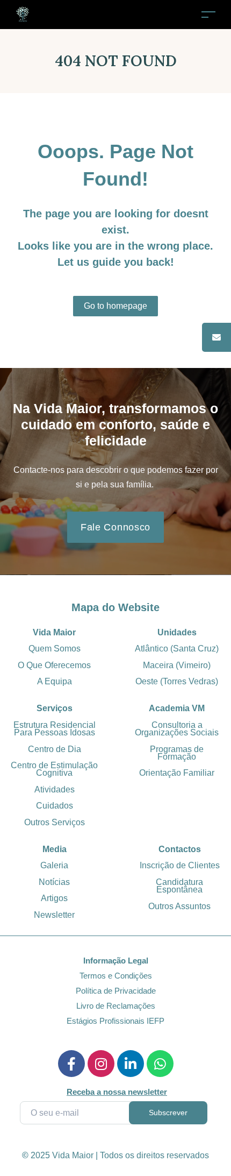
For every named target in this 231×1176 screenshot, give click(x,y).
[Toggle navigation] (208, 14)
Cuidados (54, 805)
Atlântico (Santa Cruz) (177, 648)
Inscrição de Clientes (180, 865)
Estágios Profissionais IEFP (115, 1020)
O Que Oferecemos (54, 665)
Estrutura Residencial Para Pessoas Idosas (54, 728)
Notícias (54, 882)
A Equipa (54, 681)
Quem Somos (54, 648)
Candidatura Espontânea (179, 885)
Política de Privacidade (116, 990)
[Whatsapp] (160, 1063)
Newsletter (54, 914)
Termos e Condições (116, 975)
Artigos (54, 898)
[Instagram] (101, 1063)
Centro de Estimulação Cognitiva (54, 769)
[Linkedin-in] (130, 1063)
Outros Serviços (54, 822)
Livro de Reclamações (115, 1005)
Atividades (54, 789)
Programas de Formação (177, 753)
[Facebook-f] (71, 1063)
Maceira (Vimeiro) (177, 665)
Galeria (54, 865)
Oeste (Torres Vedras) (176, 681)
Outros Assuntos (179, 906)
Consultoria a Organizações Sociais (177, 728)
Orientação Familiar (176, 772)
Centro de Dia (54, 749)
